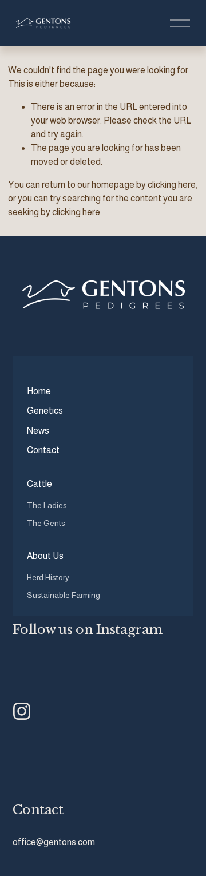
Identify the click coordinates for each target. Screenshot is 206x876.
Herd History (48, 577)
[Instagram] (22, 711)
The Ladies (47, 505)
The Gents (46, 523)
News (38, 430)
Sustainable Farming (63, 595)
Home (39, 391)
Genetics (45, 410)
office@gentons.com (54, 842)
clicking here (172, 184)
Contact (43, 450)
